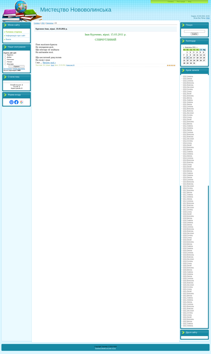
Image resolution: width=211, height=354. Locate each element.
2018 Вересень (188, 229)
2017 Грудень (188, 209)
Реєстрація (181, 1)
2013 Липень (187, 156)
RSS (208, 18)
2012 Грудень (188, 141)
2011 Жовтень (188, 110)
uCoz (114, 348)
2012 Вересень (188, 134)
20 (204, 58)
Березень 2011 (190, 47)
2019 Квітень (187, 244)
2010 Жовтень (188, 85)
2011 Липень (187, 104)
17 (194, 58)
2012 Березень (188, 121)
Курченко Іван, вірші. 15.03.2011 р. (51, 29)
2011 (43, 23)
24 (194, 60)
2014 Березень (188, 168)
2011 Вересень (188, 108)
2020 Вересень (188, 280)
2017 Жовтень (188, 205)
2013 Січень (187, 143)
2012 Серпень (188, 132)
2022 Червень (188, 325)
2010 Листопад (188, 87)
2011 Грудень (188, 115)
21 (184, 60)
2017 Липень (187, 199)
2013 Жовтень (188, 162)
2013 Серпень (188, 158)
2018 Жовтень (188, 231)
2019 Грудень (188, 261)
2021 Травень (188, 297)
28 (184, 63)
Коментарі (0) (70, 65)
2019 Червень (188, 248)
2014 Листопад (188, 186)
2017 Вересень (188, 203)
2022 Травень (188, 323)
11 (197, 55)
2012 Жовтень (188, 136)
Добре (9, 57)
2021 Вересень (188, 306)
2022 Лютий (187, 317)
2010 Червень (188, 76)
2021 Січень (187, 289)
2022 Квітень (187, 321)
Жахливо (10, 64)
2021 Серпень (188, 304)
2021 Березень (188, 293)
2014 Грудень (188, 188)
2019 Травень (188, 246)
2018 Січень (187, 211)
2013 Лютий (187, 145)
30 (191, 63)
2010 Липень (187, 78)
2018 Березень (188, 216)
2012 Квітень (187, 123)
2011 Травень (188, 100)
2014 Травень (188, 173)
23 (191, 60)
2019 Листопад (188, 259)
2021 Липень (187, 302)
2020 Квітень (187, 269)
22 (187, 60)
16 (191, 58)
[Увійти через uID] (11, 102)
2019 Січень (187, 237)
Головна (171, 1)
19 (201, 58)
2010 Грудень (188, 89)
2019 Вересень (188, 254)
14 (184, 58)
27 (204, 60)
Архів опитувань (19, 68)
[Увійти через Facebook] (16, 102)
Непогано (10, 59)
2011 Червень (188, 102)
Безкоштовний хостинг (103, 348)
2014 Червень (188, 175)
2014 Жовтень (188, 184)
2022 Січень (187, 315)
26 (201, 60)
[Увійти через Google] (21, 102)
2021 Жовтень (188, 308)
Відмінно (10, 55)
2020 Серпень (188, 278)
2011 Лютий (187, 93)
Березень (49, 23)
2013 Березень (188, 147)
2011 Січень (187, 91)
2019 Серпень (188, 252)
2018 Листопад (188, 233)
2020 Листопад (188, 285)
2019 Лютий (187, 239)
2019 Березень (188, 242)
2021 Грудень (188, 312)
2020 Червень (188, 274)
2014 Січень (187, 164)
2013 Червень (188, 153)
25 (197, 60)
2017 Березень (188, 190)
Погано (9, 62)
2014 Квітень (187, 171)
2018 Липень (187, 224)
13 (204, 55)
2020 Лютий (187, 265)
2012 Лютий (187, 119)
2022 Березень (188, 319)
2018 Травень (188, 220)
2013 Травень (188, 151)
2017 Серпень (188, 201)
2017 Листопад (188, 207)
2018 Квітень (187, 218)
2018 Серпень (188, 226)
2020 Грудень (188, 287)
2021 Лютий (187, 291)
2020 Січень (187, 263)
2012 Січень (187, 117)
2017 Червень (188, 196)
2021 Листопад (188, 310)
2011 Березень (188, 95)
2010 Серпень (188, 80)
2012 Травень (188, 126)
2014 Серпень (188, 179)
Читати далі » (49, 62)
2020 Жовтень (188, 282)
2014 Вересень (188, 181)
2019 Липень (187, 250)
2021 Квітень (187, 295)
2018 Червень (188, 222)
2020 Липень (187, 276)
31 (194, 63)
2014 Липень (187, 177)
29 (187, 63)
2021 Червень (188, 300)
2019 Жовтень (188, 257)
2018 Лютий (187, 214)
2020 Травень (188, 272)
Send (52, 65)
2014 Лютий (187, 166)
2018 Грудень (188, 235)
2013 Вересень (188, 160)
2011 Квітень (187, 98)
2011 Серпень (188, 106)
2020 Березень (188, 267)
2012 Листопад (188, 138)
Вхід (189, 1)
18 (197, 58)
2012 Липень (187, 130)
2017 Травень (188, 194)
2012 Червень (188, 128)
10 (194, 55)
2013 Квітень (187, 149)
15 (187, 58)
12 (201, 55)
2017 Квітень (187, 192)
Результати (8, 68)
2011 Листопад (188, 113)
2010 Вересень (188, 83)
